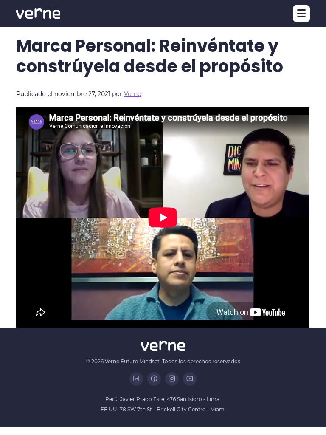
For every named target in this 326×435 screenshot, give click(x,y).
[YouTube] (190, 379)
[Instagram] (172, 379)
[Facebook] (154, 379)
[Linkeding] (136, 379)
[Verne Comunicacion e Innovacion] (38, 13)
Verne (132, 94)
